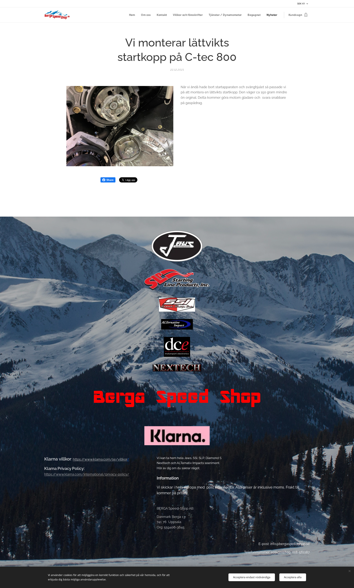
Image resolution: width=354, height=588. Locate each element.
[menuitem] (133, 15)
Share (110, 179)
